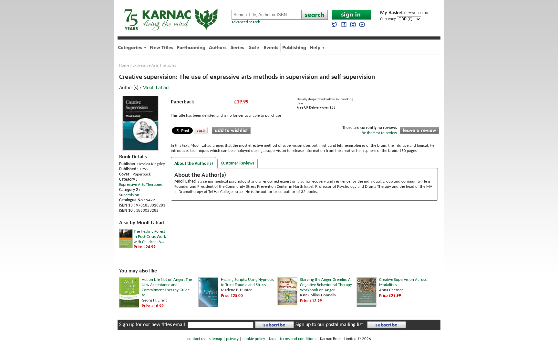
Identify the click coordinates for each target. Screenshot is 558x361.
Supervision (129, 195)
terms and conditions (298, 339)
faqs (272, 339)
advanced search (246, 22)
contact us (196, 339)
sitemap (215, 339)
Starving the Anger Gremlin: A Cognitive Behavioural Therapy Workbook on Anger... (326, 285)
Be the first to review (379, 133)
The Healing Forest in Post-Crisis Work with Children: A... (150, 236)
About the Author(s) (193, 163)
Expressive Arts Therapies (154, 65)
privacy (232, 339)
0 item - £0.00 (404, 13)
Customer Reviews (237, 163)
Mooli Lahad (155, 87)
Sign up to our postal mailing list (329, 324)
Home (124, 65)
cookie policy (254, 339)
